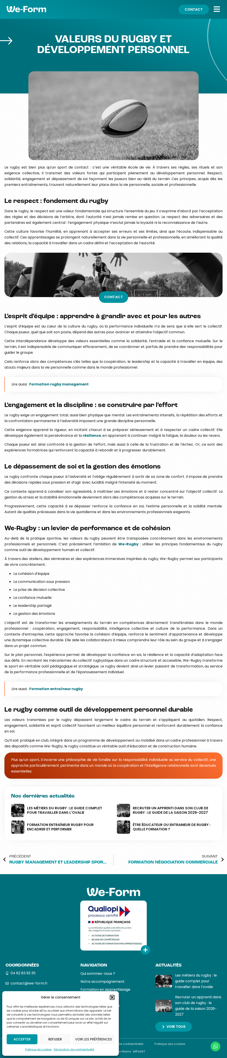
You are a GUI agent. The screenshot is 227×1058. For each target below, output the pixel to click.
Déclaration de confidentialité (74, 1049)
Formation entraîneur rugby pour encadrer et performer (60, 827)
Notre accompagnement (102, 981)
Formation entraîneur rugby (56, 688)
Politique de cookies (38, 1049)
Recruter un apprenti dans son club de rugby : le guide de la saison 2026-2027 (170, 810)
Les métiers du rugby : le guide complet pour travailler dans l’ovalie (64, 810)
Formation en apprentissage (105, 989)
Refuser (55, 1039)
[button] (112, 997)
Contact (113, 297)
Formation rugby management (59, 384)
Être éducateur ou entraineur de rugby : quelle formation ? (171, 827)
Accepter (22, 1039)
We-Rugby (128, 544)
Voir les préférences (93, 1039)
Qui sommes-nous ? (97, 973)
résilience (92, 435)
